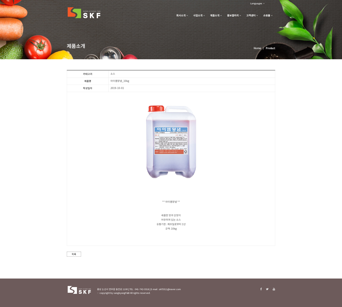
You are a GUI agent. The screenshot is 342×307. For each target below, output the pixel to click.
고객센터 (251, 15)
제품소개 (214, 15)
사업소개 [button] (198, 15)
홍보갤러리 (233, 15)
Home (257, 48)
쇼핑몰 (266, 15)
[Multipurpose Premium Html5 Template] (84, 12)
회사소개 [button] (181, 15)
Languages (256, 3)
